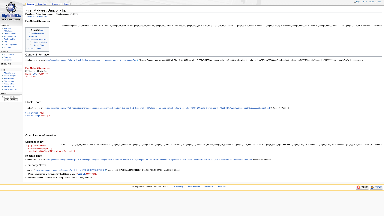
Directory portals (10, 33)
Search (3, 93)
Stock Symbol (31, 113)
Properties (7, 57)
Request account (375, 2)
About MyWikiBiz (194, 187)
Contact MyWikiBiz (10, 44)
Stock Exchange (32, 116)
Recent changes (10, 36)
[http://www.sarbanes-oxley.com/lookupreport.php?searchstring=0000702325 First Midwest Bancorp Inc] (51, 148)
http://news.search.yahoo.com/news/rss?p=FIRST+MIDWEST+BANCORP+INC (69, 170)
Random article (9, 39)
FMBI (41, 113)
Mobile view (222, 187)
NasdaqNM (46, 116)
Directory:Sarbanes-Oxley (37, 16)
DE (84, 174)
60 (76, 174)
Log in (365, 2)
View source (55, 4)
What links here (9, 73)
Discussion (42, 4)
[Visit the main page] (11, 11)
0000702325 (91, 174)
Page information (10, 86)
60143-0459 (43, 74)
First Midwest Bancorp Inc (37, 68)
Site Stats (7, 47)
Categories (8, 60)
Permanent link (9, 84)
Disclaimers (208, 187)
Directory (30, 4)
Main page (7, 28)
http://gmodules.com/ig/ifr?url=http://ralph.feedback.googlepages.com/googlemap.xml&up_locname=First (90, 60)
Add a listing (8, 31)
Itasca (28, 74)
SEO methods (9, 54)
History (66, 4)
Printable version (10, 81)
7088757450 (30, 77)
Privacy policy (178, 187)
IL (33, 74)
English (359, 2)
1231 (80, 174)
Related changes (10, 75)
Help (5, 42)
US (35, 74)
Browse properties (10, 89)
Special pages (9, 78)
